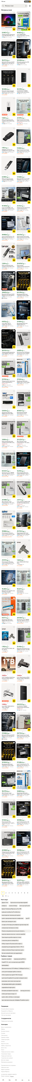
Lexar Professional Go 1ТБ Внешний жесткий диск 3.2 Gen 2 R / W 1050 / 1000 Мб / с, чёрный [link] (23, 765)
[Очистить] (26, 6)
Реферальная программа (7, 1021)
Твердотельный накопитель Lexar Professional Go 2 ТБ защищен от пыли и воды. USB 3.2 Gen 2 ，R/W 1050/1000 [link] (8, 852)
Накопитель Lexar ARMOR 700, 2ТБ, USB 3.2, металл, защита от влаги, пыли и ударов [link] (23, 620)
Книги (2, 1049)
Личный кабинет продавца (7, 1009)
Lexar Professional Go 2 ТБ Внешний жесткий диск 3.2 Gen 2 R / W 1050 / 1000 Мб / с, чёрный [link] (23, 822)
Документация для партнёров (8, 1013)
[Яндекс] (12, 1076)
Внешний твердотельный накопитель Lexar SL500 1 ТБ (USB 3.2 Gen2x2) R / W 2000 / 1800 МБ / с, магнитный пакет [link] (8, 91)
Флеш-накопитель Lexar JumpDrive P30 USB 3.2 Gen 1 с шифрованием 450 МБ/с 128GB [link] (8, 266)
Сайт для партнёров (6, 1015)
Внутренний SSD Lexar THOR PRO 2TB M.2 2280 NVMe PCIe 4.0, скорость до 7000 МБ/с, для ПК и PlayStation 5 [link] (8, 765)
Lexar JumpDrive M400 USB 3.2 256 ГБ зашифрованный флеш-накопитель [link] (23, 502)
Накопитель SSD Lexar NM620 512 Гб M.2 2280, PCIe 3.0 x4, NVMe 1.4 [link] (7, 413)
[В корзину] (14, 29)
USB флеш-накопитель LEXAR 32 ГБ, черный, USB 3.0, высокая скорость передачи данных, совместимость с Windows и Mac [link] (8, 150)
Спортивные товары (6, 1053)
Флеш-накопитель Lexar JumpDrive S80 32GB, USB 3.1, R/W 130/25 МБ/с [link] (8, 120)
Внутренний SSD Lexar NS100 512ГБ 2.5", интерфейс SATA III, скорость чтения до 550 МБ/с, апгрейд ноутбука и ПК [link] (23, 324)
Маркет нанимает (5, 1069)
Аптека (3, 1041)
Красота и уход (4, 1043)
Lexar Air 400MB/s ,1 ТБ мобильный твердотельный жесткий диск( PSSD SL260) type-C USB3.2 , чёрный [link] (8, 208)
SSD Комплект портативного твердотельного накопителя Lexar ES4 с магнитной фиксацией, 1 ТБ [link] (23, 591)
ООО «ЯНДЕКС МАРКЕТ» (11, 1074)
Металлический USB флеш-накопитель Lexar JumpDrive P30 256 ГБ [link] (23, 353)
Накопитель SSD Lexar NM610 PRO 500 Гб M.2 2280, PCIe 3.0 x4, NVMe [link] (7, 620)
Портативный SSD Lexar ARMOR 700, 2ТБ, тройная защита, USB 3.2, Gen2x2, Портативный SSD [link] (23, 533)
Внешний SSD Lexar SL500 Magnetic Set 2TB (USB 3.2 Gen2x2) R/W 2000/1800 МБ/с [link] (8, 295)
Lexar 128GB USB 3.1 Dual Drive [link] (22, 562)
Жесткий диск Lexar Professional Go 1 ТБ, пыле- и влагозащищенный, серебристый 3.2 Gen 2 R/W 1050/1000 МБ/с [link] (23, 442)
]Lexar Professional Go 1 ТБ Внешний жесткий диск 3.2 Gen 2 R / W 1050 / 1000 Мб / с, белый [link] (8, 237)
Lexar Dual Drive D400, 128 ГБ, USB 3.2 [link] (8, 649)
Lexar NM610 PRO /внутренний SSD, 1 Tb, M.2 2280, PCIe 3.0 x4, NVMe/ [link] (23, 35)
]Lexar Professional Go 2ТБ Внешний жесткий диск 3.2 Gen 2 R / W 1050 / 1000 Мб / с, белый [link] (23, 852)
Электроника (4, 1035)
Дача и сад (3, 1047)
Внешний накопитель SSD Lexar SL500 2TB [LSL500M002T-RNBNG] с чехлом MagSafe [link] (23, 63)
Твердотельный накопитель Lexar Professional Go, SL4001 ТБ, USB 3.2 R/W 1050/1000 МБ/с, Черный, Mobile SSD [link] (23, 208)
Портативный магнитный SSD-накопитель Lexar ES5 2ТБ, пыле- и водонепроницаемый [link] (23, 735)
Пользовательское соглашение (8, 1065)
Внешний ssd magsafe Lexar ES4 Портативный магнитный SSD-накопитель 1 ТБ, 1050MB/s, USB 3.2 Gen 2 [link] (8, 591)
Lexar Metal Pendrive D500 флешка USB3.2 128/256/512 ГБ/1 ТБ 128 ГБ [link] (23, 678)
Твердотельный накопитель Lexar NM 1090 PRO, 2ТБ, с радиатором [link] (8, 35)
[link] (5, 902)
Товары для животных (6, 1056)
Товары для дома (5, 1039)
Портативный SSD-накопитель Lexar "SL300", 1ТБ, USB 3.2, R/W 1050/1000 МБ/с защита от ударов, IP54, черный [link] (8, 822)
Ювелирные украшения (6, 1062)
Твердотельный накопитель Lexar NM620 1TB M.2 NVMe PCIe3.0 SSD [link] (8, 353)
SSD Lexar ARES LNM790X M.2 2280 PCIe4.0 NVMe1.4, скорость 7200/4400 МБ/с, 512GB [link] (23, 883)
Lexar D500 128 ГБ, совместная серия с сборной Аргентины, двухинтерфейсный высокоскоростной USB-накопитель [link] (7, 324)
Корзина (22, 1080)
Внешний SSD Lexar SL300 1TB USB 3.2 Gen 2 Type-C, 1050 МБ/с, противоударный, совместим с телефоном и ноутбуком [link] (23, 179)
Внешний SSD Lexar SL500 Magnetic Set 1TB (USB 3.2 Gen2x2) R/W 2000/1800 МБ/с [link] (8, 63)
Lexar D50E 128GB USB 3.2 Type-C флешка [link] (8, 707)
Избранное (16, 1080)
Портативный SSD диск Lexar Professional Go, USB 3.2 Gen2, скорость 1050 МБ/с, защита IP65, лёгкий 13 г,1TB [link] (8, 533)
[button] (30, 6)
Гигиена (3, 1033)
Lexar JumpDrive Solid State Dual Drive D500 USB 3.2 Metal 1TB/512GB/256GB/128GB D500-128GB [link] (8, 678)
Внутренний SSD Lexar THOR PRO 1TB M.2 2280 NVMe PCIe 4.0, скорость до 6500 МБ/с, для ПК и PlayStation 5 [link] (8, 883)
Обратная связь (5, 1067)
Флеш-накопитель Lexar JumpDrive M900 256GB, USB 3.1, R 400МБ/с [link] (7, 179)
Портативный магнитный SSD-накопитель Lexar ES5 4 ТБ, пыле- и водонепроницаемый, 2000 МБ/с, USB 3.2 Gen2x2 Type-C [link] (23, 237)
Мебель (3, 1029)
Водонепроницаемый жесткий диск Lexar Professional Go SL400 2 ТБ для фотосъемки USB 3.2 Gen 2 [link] (23, 413)
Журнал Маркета (5, 1071)
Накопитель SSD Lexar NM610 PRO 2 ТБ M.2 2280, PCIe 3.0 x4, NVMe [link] (23, 382)
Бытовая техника (5, 1031)
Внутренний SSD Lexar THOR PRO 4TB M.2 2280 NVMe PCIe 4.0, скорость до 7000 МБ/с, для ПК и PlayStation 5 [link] (23, 295)
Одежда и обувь (5, 1037)
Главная (3, 1080)
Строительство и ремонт (7, 1058)
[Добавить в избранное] (14, 13)
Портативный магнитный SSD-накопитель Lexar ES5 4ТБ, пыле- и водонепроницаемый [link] (23, 150)
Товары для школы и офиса (7, 1051)
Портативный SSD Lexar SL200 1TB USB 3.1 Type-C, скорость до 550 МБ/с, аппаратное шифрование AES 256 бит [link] (23, 473)
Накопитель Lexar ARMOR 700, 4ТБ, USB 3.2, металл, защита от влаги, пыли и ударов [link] (8, 473)
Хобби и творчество (6, 1045)
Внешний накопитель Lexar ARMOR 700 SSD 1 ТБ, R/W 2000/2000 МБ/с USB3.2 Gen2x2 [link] (23, 649)
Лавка (9, 1080)
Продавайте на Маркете (7, 1011)
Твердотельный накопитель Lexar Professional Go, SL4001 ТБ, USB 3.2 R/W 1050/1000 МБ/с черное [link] (8, 382)
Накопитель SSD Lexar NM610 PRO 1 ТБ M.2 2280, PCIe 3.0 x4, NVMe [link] (23, 793)
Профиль (29, 1080)
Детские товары (5, 1060)
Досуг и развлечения (6, 1027)
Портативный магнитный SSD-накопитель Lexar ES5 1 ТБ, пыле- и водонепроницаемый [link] (23, 120)
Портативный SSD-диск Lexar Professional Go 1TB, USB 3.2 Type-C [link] (8, 562)
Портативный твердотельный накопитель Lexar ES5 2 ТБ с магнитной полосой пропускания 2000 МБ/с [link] (23, 266)
